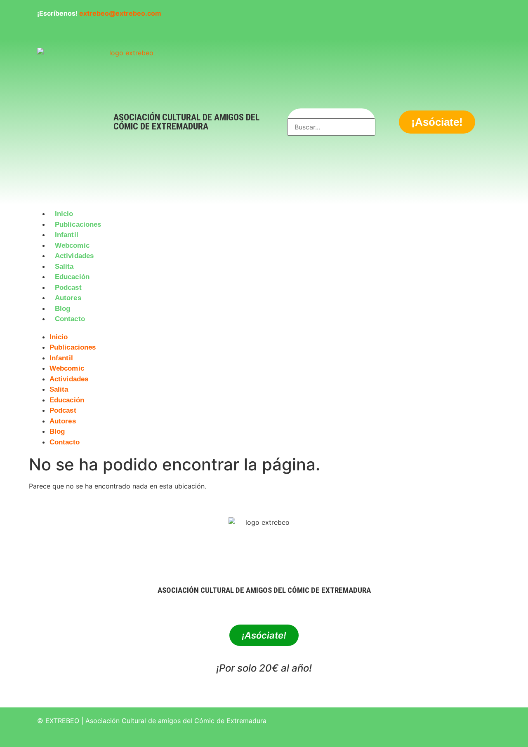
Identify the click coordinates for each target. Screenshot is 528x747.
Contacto (70, 319)
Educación (72, 277)
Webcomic (72, 245)
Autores (68, 298)
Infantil (66, 235)
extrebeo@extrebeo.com (120, 13)
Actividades (74, 256)
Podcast (68, 287)
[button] (264, 329)
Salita (64, 266)
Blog (62, 308)
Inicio (64, 214)
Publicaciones (78, 224)
